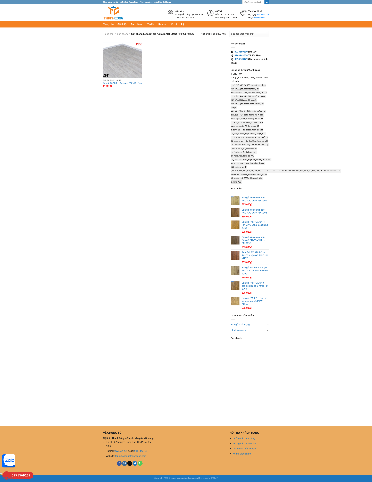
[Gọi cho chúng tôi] (140, 463)
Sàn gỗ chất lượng (240, 324)
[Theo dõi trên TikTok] (129, 463)
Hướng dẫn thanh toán (244, 443)
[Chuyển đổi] (268, 324)
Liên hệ (173, 24)
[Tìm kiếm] (182, 24)
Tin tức (151, 24)
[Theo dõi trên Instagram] (124, 463)
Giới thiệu (122, 24)
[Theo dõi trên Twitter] (135, 463)
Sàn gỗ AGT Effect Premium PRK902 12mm (122, 83)
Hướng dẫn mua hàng (244, 438)
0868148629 (241, 55)
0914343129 (263, 14)
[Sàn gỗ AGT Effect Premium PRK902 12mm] (122, 60)
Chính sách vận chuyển (244, 448)
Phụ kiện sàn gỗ (239, 330)
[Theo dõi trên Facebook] (119, 463)
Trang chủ (108, 24)
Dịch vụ (162, 24)
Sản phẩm (136, 24)
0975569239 (259, 17)
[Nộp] (266, 2)
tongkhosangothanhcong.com (130, 456)
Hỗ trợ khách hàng (242, 453)
